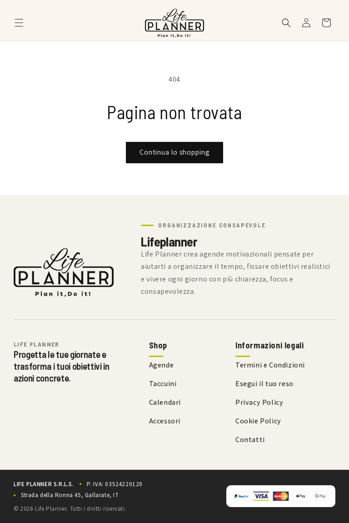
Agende (161, 365)
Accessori (164, 421)
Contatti (250, 439)
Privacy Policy (259, 402)
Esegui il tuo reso (264, 383)
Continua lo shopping (174, 152)
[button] (19, 23)
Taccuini (163, 383)
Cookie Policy (258, 421)
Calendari (165, 402)
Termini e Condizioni (270, 365)
